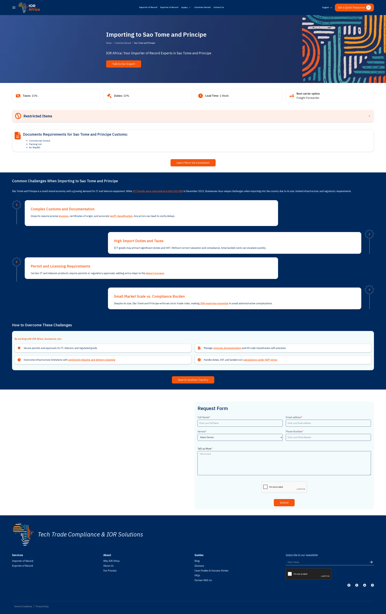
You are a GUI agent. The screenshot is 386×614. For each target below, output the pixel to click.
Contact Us (219, 7)
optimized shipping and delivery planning (91, 359)
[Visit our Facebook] (348, 585)
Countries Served (202, 7)
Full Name (204, 417)
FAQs (197, 575)
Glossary (199, 565)
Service (202, 431)
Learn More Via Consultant (193, 162)
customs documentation (227, 348)
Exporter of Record (169, 7)
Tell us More (205, 448)
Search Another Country (193, 380)
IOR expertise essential (214, 303)
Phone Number (294, 431)
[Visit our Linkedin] (364, 585)
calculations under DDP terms (260, 359)
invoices (63, 216)
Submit (284, 502)
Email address (294, 417)
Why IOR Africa (111, 560)
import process (155, 273)
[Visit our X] (356, 585)
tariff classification (121, 216)
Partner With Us (203, 580)
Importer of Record (148, 7)
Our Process (110, 570)
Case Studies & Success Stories (211, 570)
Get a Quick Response (351, 7)
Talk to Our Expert (123, 64)
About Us (108, 565)
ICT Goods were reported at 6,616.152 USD (158, 191)
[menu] (14, 7)
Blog (197, 560)
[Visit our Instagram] (372, 585)
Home (109, 43)
